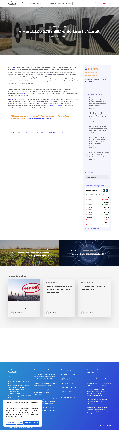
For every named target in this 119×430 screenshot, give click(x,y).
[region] (22, 413)
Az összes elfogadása (32, 423)
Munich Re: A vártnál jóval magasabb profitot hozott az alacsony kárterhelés (45, 392)
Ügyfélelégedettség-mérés (27, 427)
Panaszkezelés (17, 427)
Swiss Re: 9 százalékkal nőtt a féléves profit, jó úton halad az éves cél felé (46, 409)
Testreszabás (11, 423)
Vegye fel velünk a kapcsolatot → (40, 119)
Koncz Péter (54, 36)
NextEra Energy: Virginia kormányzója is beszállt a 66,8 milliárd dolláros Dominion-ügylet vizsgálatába (46, 401)
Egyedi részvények (59, 26)
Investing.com (95, 228)
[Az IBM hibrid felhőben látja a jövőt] (89, 253)
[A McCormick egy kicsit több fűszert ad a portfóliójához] (30, 253)
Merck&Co (13, 67)
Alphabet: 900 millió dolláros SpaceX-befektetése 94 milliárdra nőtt (46, 384)
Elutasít (20, 423)
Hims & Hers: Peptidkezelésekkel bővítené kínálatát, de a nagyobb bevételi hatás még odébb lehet (44, 376)
